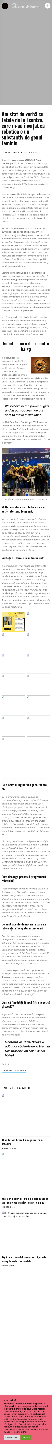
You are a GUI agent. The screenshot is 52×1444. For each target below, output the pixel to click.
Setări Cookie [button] (11, 1437)
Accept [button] (26, 1437)
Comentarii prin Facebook (14, 1070)
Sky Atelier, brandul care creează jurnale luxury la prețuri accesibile (24, 1259)
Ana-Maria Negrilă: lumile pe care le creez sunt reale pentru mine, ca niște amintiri (25, 1200)
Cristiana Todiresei (12, 152)
